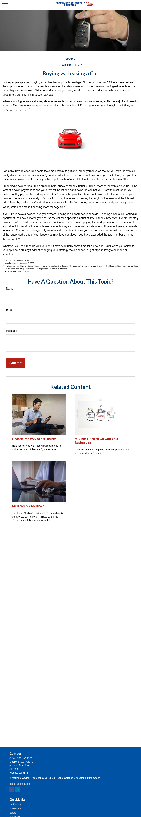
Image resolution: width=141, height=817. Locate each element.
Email (9, 310)
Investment (15, 808)
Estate (12, 812)
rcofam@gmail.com (20, 783)
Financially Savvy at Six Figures (34, 439)
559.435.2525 (24, 758)
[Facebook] (11, 789)
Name (9, 288)
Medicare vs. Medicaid (28, 506)
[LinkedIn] (17, 789)
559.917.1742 (25, 761)
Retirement (15, 804)
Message (11, 331)
